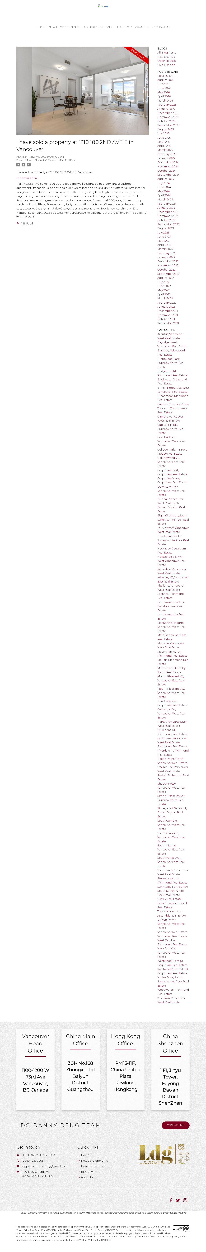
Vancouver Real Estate (172, 932)
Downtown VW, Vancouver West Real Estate (171, 490)
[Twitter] (179, 1201)
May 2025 (163, 141)
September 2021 (168, 323)
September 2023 (168, 224)
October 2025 (166, 121)
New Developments (94, 1160)
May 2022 (163, 290)
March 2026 (165, 100)
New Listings (166, 56)
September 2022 (168, 273)
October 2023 (166, 220)
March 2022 (165, 298)
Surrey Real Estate (169, 899)
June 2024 (164, 187)
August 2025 (165, 129)
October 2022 (166, 269)
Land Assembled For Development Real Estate (171, 606)
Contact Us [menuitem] (161, 27)
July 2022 (163, 282)
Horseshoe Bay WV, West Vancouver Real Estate (171, 561)
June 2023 (164, 236)
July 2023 (163, 232)
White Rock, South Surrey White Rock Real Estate (173, 981)
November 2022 (167, 265)
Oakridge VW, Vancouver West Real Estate (171, 713)
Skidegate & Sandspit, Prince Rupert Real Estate (172, 812)
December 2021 (167, 310)
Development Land (94, 1166)
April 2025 (164, 145)
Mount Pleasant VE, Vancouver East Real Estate (52, 160)
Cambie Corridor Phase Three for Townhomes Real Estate (173, 408)
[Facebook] (172, 1201)
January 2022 (166, 306)
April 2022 (164, 294)
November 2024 (168, 166)
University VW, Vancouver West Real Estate (171, 923)
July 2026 (163, 84)
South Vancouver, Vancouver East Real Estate (171, 862)
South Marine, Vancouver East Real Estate (171, 849)
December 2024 (168, 162)
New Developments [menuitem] (64, 27)
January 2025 (166, 158)
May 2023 (163, 240)
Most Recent (165, 75)
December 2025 (167, 113)
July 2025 (163, 133)
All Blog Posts (166, 52)
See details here (27, 178)
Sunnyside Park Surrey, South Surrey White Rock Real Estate (172, 891)
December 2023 (167, 212)
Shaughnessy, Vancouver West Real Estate (171, 787)
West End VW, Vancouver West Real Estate (171, 952)
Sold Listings (166, 65)
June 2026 (164, 88)
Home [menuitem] (41, 27)
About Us (87, 1177)
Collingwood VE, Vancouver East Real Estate (171, 462)
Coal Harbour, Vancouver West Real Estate (171, 441)
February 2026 (166, 104)
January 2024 (166, 207)
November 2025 (167, 117)
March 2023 (165, 249)
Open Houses (166, 60)
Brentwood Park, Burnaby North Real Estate (170, 363)
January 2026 (166, 108)
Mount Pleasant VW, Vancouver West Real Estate (171, 693)
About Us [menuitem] (142, 27)
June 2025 (164, 137)
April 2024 (164, 195)
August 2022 (165, 277)
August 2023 (165, 228)
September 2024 (168, 174)
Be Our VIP (88, 1171)
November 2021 (167, 315)
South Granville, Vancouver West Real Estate (171, 837)
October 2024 (166, 170)
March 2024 (165, 199)
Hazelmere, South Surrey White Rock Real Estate (173, 540)
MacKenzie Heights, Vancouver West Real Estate (171, 627)
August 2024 (165, 178)
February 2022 (166, 302)
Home (85, 1155)
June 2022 (164, 286)
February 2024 (167, 203)
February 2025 (166, 154)
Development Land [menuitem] (97, 27)
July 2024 (163, 183)
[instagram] (186, 1201)
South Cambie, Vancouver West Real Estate (171, 824)
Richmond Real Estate (172, 746)
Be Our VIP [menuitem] (124, 27)
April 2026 (164, 96)
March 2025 (165, 150)
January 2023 (166, 257)
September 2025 (168, 125)
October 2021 (166, 319)
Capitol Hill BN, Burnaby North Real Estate (170, 429)
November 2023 (167, 216)
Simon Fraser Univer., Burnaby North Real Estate (171, 800)
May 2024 (163, 191)
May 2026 (163, 92)
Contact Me (175, 1125)
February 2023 (166, 253)
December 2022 (167, 261)
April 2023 (164, 245)
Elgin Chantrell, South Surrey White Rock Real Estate (173, 519)
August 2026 (165, 80)
